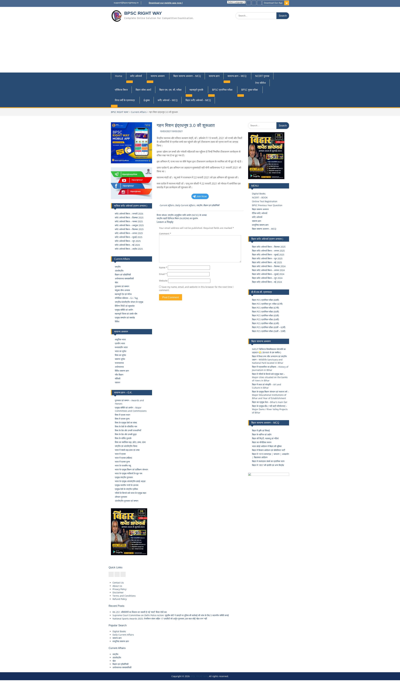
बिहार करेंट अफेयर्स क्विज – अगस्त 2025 (268, 250)
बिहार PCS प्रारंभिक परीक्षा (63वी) (265, 323)
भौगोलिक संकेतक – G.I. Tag (126, 297)
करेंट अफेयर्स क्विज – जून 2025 (128, 240)
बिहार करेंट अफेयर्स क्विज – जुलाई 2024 (268, 274)
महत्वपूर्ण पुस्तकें (196, 89)
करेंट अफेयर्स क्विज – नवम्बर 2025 (129, 221)
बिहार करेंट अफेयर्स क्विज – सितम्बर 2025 (268, 246)
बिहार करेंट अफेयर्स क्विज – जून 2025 (267, 258)
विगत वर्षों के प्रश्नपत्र (125, 100)
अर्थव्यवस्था (119, 366)
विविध (117, 321)
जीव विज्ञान (119, 374)
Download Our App (273, 3)
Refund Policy (119, 599)
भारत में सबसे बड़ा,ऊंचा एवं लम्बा (127, 449)
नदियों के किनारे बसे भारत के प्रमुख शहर (130, 492)
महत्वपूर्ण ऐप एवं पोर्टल (123, 294)
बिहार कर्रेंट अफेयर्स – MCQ (198, 100)
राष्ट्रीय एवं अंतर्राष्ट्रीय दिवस (126, 446)
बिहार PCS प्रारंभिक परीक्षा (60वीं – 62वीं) (268, 327)
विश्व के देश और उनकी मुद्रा (126, 434)
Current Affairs (139, 112)
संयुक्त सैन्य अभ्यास (122, 290)
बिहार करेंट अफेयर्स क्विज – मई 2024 (267, 281)
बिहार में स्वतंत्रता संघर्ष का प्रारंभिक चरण (268, 461)
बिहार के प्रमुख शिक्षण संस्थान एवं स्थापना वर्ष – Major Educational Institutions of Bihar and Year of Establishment (270, 395)
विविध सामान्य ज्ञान (122, 370)
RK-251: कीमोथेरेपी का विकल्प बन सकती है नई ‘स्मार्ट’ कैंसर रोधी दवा (139, 612)
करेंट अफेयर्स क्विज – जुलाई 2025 (128, 237)
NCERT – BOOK (260, 197)
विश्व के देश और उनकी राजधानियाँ (128, 430)
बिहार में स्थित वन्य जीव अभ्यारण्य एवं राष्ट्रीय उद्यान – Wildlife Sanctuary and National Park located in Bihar (269, 359)
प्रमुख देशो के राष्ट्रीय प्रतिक (126, 488)
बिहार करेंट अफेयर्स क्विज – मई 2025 (267, 262)
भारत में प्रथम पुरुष (122, 461)
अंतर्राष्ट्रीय (119, 270)
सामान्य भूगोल (120, 358)
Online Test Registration (264, 201)
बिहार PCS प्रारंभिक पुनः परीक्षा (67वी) (267, 303)
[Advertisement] (200, 49)
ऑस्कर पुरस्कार (121, 496)
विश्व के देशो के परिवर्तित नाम (126, 426)
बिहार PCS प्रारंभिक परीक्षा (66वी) (265, 311)
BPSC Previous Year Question (267, 205)
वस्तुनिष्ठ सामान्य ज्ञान (260, 224)
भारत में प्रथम (120, 453)
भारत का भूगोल (120, 351)
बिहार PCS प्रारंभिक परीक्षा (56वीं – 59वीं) (268, 331)
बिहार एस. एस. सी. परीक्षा (170, 89)
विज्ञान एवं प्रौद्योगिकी (211, 205)
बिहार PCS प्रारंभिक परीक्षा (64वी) (265, 319)
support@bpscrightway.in (126, 2)
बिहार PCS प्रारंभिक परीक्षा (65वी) (265, 315)
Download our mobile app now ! (166, 3)
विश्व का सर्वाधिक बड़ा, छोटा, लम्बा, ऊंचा (130, 442)
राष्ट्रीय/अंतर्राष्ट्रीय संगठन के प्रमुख (129, 301)
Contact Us (118, 582)
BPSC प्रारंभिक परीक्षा (222, 89)
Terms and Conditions (124, 595)
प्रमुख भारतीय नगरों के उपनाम (126, 485)
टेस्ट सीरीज (260, 83)
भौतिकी (117, 378)
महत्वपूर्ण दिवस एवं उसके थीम (126, 313)
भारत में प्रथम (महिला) (123, 457)
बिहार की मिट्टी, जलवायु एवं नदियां (265, 438)
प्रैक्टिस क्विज (121, 89)
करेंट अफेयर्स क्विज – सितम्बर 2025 (129, 229)
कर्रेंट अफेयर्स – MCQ (168, 100)
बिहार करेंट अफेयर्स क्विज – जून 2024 (267, 277)
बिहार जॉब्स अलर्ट (143, 89)
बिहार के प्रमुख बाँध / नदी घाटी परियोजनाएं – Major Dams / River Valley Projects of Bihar (270, 409)
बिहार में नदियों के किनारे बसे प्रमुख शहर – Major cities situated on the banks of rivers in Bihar (270, 377)
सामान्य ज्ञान (214, 76)
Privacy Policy (119, 589)
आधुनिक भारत (120, 339)
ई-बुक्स (147, 100)
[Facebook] (248, 3)
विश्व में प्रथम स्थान (122, 414)
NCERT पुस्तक (262, 76)
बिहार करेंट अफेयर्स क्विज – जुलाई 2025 (268, 254)
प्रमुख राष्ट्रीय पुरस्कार (124, 477)
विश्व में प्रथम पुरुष (122, 418)
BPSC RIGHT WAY (143, 13)
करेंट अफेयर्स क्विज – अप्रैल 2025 (129, 248)
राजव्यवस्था (119, 362)
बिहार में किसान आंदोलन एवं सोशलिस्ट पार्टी (268, 450)
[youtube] (259, 3)
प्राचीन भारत (120, 343)
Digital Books (258, 193)
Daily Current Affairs (185, 205)
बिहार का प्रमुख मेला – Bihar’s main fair (269, 402)
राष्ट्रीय (199, 205)
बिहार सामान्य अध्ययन (260, 209)
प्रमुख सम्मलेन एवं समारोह (125, 317)
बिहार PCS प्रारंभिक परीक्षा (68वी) (265, 299)
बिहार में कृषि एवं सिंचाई (261, 430)
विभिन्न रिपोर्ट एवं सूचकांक (125, 305)
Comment (165, 233)
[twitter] (254, 3)
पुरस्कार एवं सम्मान (122, 286)
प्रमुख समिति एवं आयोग (124, 309)
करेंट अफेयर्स (136, 76)
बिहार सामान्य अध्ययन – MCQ (187, 76)
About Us (117, 585)
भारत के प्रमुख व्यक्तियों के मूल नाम (128, 473)
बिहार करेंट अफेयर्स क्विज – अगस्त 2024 (268, 270)
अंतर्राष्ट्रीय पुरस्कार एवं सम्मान (126, 500)
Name (163, 267)
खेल (116, 282)
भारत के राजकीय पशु (123, 465)
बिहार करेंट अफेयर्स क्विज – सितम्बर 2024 (268, 266)
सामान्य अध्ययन (158, 76)
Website (163, 280)
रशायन (117, 382)
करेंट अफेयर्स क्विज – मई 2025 (127, 244)
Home (118, 76)
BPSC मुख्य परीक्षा (249, 89)
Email (163, 274)
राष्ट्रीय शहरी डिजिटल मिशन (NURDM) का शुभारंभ (177, 218)
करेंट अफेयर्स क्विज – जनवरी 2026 (129, 213)
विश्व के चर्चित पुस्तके (123, 438)
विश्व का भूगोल (120, 355)
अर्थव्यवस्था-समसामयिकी (124, 278)
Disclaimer (118, 592)
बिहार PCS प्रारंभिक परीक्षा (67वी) (265, 307)
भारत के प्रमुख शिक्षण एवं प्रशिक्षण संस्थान (131, 469)
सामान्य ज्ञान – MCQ (237, 76)
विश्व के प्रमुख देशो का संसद (126, 422)
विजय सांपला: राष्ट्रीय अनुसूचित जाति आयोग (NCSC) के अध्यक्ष (182, 215)
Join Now (201, 196)
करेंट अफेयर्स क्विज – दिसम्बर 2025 (129, 217)
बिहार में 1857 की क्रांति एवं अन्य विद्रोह (268, 465)
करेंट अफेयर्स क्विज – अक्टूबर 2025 (129, 225)
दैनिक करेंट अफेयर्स (259, 213)
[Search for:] (262, 15)
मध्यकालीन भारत (121, 347)
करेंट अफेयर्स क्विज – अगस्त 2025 (129, 233)
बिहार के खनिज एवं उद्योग (261, 434)
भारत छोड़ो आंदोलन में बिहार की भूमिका (267, 446)
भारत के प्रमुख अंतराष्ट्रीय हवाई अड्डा (130, 481)
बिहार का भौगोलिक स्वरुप (261, 442)
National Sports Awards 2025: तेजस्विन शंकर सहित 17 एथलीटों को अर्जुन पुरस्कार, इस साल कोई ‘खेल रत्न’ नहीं (159, 618)
